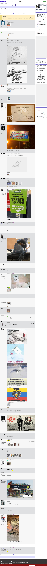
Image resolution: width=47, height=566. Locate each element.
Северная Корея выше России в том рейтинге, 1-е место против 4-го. (14, 153)
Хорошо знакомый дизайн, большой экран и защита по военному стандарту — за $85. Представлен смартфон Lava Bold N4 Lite (41, 70)
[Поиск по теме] (33, 13)
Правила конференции (19, 562)
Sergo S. (10, 232)
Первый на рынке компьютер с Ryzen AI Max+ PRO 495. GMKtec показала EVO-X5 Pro (41, 67)
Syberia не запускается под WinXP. (40, 114)
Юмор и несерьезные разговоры (3, 3)
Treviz (4, 8)
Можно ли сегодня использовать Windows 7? (41, 31)
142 (24, 13)
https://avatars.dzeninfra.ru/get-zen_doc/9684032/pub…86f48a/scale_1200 (14, 42)
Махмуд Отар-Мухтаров (15, 232)
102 (18, 13)
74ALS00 (10, 186)
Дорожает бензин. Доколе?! (39, 16)
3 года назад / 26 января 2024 (10, 95)
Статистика (26, 562)
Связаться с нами (15, 562)
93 (8, 13)
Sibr (8, 232)
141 (23, 13)
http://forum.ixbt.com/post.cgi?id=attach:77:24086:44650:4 (15, 385)
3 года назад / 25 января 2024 (10, 20)
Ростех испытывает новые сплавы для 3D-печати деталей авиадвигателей (41, 68)
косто (16, 186)
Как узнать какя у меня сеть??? (40, 112)
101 (17, 13)
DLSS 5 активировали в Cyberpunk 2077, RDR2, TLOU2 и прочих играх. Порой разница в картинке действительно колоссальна (41, 77)
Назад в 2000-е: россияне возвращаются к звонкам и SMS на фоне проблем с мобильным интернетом (41, 66)
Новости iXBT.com (38, 64)
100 (16, 13)
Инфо (33, 20)
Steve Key (14, 186)
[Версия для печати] (32, 13)
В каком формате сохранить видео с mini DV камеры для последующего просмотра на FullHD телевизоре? (41, 33)
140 (22, 13)
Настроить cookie (20, 563)
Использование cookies (15, 563)
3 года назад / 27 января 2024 (10, 408)
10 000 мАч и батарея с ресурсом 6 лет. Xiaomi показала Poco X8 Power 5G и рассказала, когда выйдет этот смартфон (41, 82)
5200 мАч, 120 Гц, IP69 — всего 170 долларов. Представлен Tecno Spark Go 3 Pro (41, 80)
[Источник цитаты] (7, 322)
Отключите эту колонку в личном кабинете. (40, 117)
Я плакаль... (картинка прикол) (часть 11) (10, 5)
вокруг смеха (7, 8)
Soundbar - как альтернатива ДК (40, 13)
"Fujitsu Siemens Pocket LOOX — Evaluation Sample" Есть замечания (41, 116)
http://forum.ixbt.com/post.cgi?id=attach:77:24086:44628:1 (15, 155)
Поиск (23, 562)
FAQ (24, 562)
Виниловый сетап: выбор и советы (40, 22)
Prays (8, 186)
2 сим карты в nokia (39, 113)
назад (4, 13)
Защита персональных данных (25, 563)
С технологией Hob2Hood (41, 7)
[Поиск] (41, 1)
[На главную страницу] (3, 1)
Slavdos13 (12, 186)
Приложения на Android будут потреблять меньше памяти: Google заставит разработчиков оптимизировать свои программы (41, 79)
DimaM (11, 232)
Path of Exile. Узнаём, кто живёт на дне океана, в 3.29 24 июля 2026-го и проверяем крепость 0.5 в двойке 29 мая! (41, 15)
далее (26, 13)
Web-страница (2, 304)
